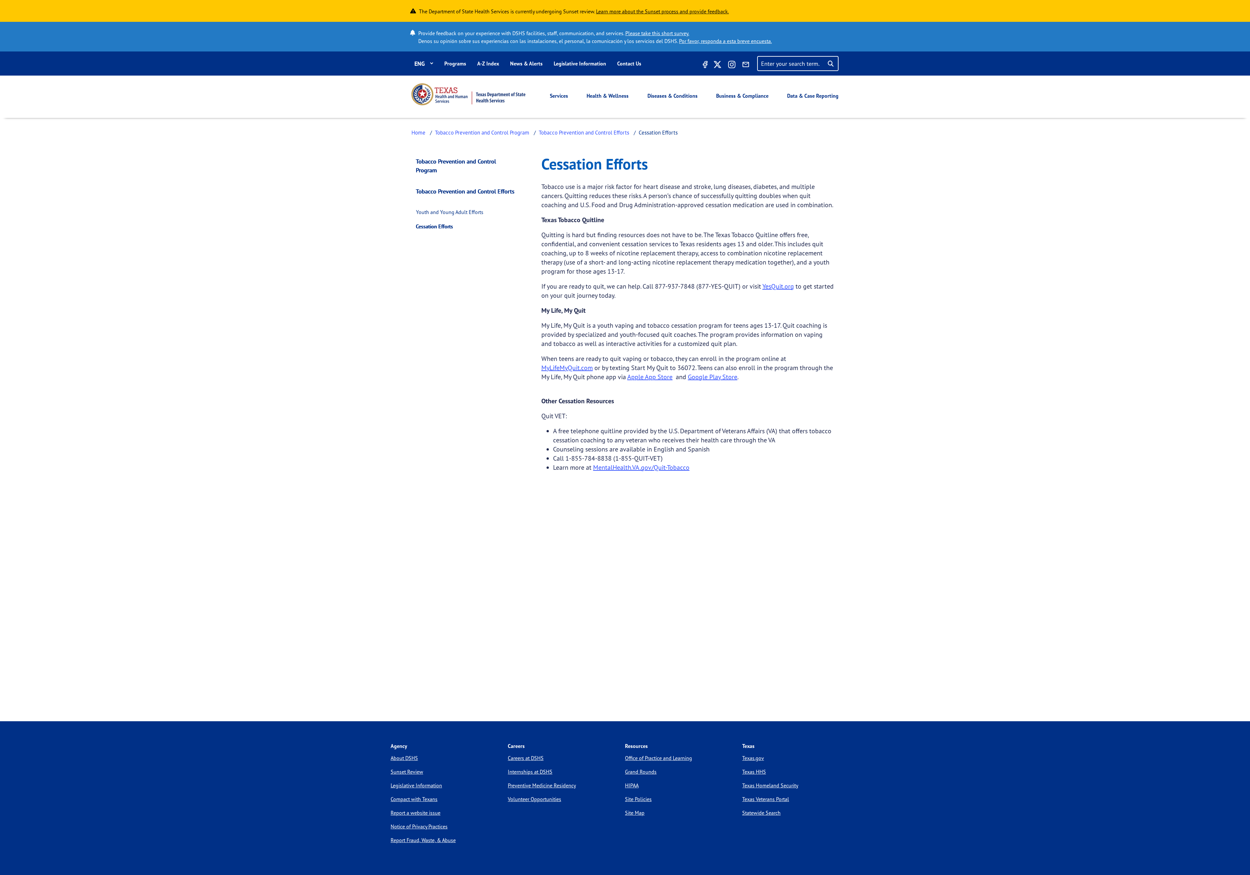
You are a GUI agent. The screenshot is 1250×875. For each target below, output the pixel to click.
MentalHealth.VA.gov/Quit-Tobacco (641, 467)
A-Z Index (488, 63)
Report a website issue (415, 813)
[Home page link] (468, 94)
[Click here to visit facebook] (704, 65)
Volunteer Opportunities (534, 799)
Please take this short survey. (657, 33)
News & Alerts (526, 63)
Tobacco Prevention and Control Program (482, 132)
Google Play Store (712, 377)
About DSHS (404, 758)
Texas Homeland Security (770, 785)
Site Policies (638, 799)
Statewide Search (761, 813)
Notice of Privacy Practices (419, 826)
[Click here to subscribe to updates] (745, 65)
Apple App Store (650, 377)
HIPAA (632, 785)
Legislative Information (580, 63)
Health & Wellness (608, 96)
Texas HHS (754, 771)
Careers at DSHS (526, 758)
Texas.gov (753, 758)
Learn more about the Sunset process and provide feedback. (662, 11)
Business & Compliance (742, 96)
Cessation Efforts (434, 226)
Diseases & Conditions (672, 96)
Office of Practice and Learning (658, 758)
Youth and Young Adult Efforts (449, 212)
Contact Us (629, 63)
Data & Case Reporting (813, 96)
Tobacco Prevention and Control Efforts (584, 132)
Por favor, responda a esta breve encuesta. (725, 41)
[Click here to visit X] (717, 65)
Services (559, 96)
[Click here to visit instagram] (732, 65)
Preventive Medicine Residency (542, 785)
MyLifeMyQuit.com (567, 368)
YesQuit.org (778, 286)
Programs (455, 63)
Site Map (635, 813)
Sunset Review (407, 771)
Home (418, 132)
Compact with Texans (414, 799)
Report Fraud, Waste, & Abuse (423, 840)
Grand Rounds (641, 771)
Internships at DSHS (530, 771)
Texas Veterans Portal (765, 799)
